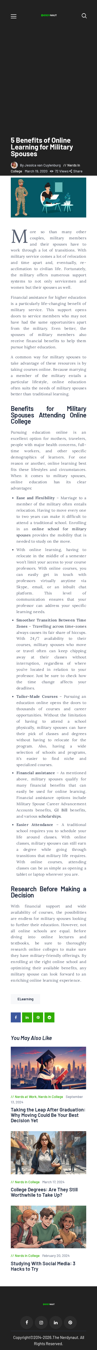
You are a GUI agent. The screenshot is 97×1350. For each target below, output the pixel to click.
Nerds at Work (26, 1096)
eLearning (25, 999)
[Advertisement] (48, 73)
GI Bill (61, 810)
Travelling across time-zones (59, 626)
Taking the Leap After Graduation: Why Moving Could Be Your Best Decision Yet (48, 1115)
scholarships (50, 816)
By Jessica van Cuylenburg (40, 165)
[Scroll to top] (93, 1346)
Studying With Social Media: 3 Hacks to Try (43, 1266)
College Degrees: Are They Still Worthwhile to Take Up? (44, 1192)
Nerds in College (50, 1096)
